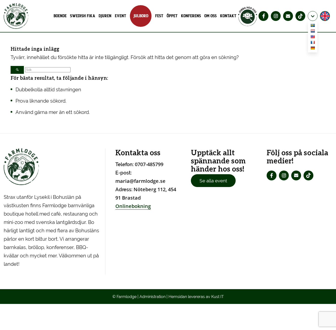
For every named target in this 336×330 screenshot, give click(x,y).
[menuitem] (61, 16)
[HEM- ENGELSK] (325, 16)
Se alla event (213, 180)
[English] (312, 37)
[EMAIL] (288, 16)
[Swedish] (312, 26)
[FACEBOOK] (263, 16)
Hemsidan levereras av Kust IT (196, 296)
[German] (312, 49)
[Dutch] (312, 32)
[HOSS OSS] (247, 16)
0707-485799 (149, 164)
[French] (312, 43)
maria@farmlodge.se (140, 181)
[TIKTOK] (300, 16)
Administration (152, 296)
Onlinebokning (133, 206)
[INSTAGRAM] (276, 16)
